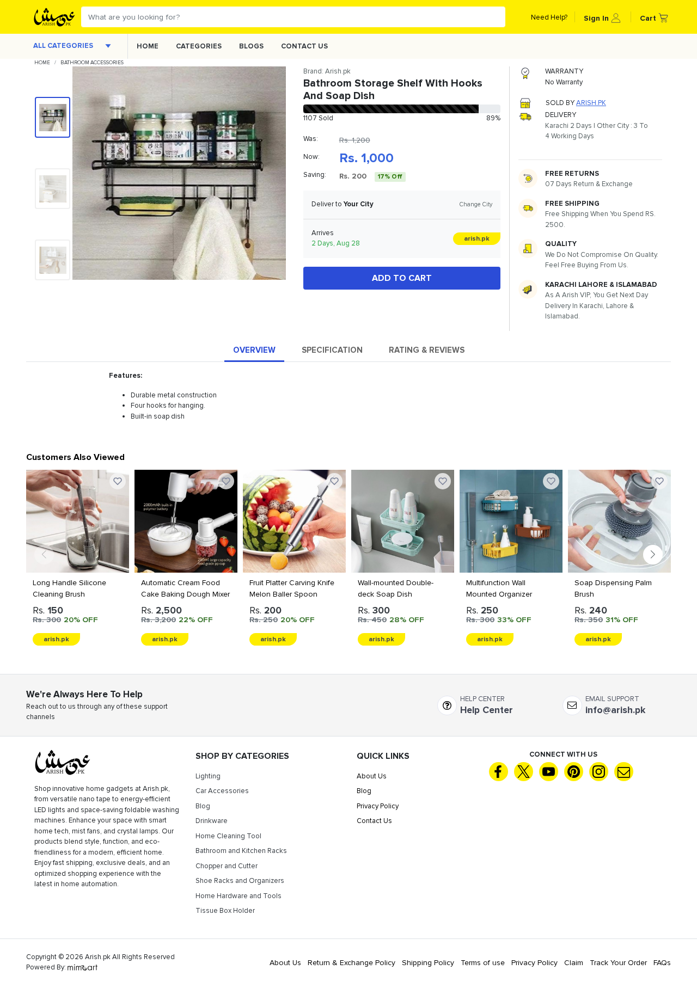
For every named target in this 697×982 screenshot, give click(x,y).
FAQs (662, 962)
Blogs (251, 46)
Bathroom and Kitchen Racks (241, 850)
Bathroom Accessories (92, 62)
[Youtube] (548, 771)
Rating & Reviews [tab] (426, 350)
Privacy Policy (378, 806)
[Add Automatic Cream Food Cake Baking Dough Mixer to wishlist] (226, 481)
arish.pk (591, 103)
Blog (202, 806)
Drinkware (211, 821)
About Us (372, 776)
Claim (573, 962)
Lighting (208, 776)
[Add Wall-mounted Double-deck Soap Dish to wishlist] (443, 481)
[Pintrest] (573, 771)
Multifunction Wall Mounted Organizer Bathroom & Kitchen (500, 594)
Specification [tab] (332, 350)
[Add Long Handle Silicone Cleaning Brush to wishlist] (117, 481)
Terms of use (483, 962)
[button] (602, 16)
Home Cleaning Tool (228, 836)
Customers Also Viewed (75, 457)
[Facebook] (498, 771)
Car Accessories (222, 791)
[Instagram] (598, 771)
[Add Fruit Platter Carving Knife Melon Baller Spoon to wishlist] (334, 481)
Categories (199, 46)
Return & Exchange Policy (351, 962)
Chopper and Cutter (226, 866)
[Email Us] (623, 771)
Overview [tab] (254, 350)
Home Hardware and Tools (238, 896)
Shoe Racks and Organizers (239, 880)
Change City (476, 204)
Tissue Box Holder (225, 910)
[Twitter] (523, 771)
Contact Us (304, 46)
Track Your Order (618, 962)
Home (147, 46)
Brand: (327, 71)
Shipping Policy (428, 962)
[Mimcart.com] (82, 967)
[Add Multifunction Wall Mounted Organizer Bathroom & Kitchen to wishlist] (551, 481)
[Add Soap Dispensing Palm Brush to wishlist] (659, 481)
